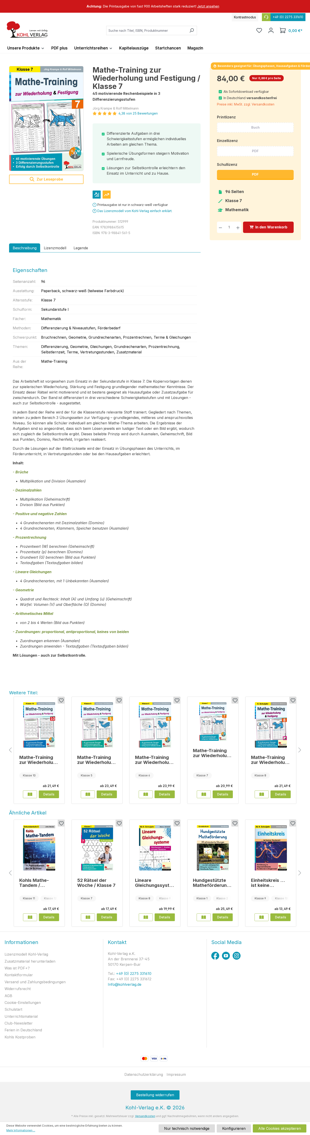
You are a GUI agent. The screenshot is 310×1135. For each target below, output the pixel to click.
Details (48, 794)
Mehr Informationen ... (20, 1130)
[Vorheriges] (10, 750)
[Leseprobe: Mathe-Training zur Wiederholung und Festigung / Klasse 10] (30, 794)
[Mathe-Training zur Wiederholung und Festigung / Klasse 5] (97, 725)
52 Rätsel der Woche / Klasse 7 (96, 883)
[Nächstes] (299, 750)
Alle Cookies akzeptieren (279, 1128)
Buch (255, 127)
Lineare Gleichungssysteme (153, 883)
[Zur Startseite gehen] (27, 29)
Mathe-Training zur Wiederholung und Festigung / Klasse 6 (155, 760)
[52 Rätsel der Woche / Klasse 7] (97, 848)
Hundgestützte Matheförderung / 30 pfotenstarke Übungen (213, 883)
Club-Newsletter (19, 1023)
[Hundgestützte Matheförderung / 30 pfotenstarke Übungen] (213, 848)
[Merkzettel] (259, 30)
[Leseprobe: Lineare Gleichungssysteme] (146, 917)
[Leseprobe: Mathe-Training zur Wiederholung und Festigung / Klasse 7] (204, 794)
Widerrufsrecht (18, 988)
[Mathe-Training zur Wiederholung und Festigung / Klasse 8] (271, 725)
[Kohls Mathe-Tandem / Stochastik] (39, 848)
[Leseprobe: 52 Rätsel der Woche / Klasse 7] (88, 917)
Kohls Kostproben (20, 1037)
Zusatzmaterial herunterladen (30, 961)
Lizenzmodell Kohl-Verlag (26, 954)
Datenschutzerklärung (143, 1074)
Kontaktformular (19, 975)
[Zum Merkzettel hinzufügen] (61, 700)
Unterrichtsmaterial (21, 1016)
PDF (255, 151)
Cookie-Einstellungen (23, 1002)
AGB (8, 995)
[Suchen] (191, 30)
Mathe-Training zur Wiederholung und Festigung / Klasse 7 (212, 753)
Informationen (21, 942)
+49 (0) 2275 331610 (133, 973)
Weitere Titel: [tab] (23, 692)
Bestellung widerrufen (155, 1095)
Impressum (176, 1074)
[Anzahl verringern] (220, 227)
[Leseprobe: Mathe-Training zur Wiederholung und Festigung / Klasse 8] (262, 794)
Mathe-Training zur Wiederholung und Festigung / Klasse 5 (97, 760)
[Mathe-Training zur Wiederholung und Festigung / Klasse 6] (155, 725)
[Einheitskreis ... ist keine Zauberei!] (271, 848)
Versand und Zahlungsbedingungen (35, 982)
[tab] (24, 247)
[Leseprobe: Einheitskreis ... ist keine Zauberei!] (262, 917)
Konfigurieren (234, 1128)
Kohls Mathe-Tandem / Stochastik (34, 883)
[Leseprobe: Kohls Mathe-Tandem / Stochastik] (30, 917)
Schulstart (13, 1009)
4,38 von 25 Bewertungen (138, 113)
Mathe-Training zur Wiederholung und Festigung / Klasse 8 (270, 760)
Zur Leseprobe (49, 179)
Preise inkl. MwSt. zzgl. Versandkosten (245, 104)
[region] (155, 6)
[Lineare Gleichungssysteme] (155, 848)
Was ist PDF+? (17, 968)
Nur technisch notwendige (186, 1128)
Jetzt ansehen (208, 6)
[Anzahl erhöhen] (237, 227)
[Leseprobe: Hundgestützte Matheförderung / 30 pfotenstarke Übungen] (204, 917)
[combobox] (146, 30)
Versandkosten (145, 1116)
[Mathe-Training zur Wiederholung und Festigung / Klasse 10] (39, 725)
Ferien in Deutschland (23, 1030)
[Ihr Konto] (271, 30)
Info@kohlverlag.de (124, 984)
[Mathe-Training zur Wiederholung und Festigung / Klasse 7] (46, 118)
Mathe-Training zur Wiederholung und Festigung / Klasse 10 (39, 760)
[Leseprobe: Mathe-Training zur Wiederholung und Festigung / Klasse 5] (88, 794)
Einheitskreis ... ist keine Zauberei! (268, 883)
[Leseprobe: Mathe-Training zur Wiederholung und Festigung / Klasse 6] (146, 794)
